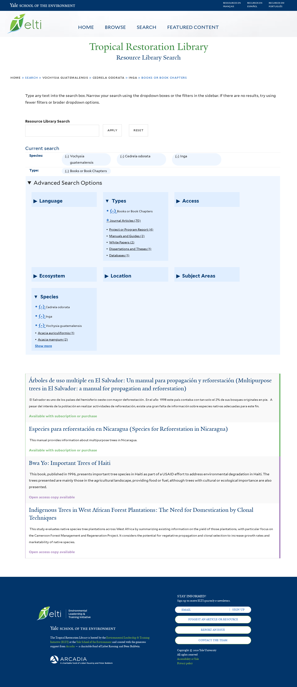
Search (146, 27)
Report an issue (213, 630)
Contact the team (213, 640)
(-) (67, 160)
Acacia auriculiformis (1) (56, 333)
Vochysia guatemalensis (65, 77)
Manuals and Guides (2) (127, 236)
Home (86, 27)
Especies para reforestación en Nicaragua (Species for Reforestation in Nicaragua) (128, 428)
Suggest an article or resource (213, 619)
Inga (133, 77)
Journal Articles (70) (123, 220)
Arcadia (70, 646)
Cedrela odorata (109, 77)
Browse (115, 27)
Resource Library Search (47, 121)
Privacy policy (185, 663)
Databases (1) (119, 255)
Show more (43, 346)
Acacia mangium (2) (53, 339)
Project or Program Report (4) (131, 229)
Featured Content (193, 27)
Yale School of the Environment (21, 6)
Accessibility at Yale (188, 659)
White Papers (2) (121, 242)
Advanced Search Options (67, 183)
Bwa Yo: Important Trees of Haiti (69, 463)
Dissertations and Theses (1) (130, 249)
